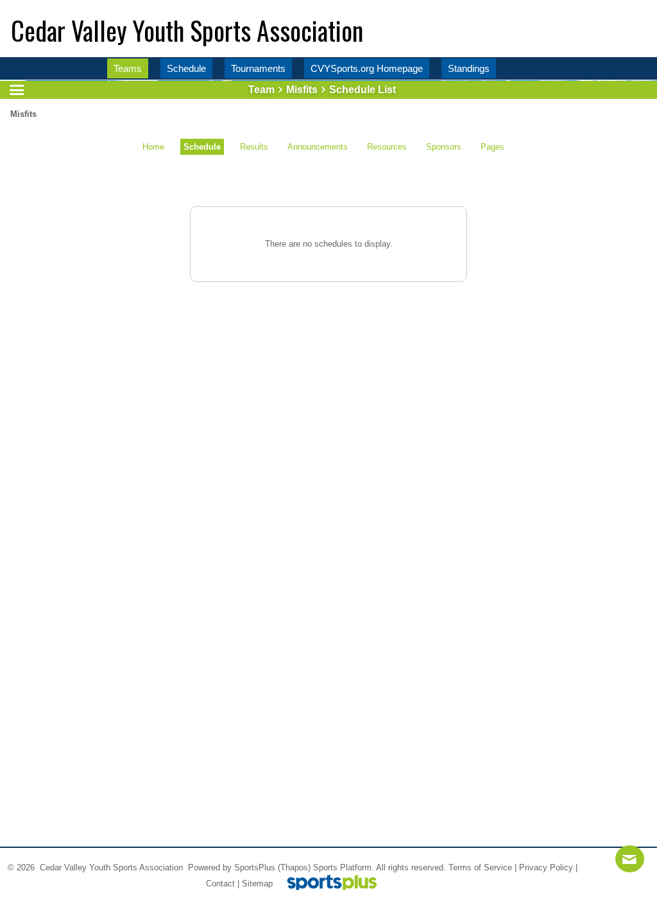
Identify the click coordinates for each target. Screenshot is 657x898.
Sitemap (257, 883)
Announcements (317, 147)
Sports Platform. (343, 867)
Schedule (202, 147)
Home (153, 147)
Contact (220, 883)
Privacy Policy (546, 867)
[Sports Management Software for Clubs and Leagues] (327, 883)
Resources (387, 147)
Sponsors (443, 147)
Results (254, 147)
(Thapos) (294, 867)
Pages (492, 147)
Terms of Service (480, 867)
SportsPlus (254, 867)
